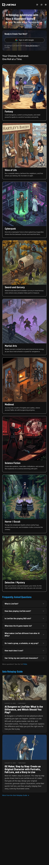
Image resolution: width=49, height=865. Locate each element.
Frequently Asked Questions (17, 597)
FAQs (25, 664)
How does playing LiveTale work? (18, 611)
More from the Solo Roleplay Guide (14, 795)
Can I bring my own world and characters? (21, 658)
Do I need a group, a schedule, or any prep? (22, 643)
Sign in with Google (26, 40)
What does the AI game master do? (18, 626)
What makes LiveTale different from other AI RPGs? (22, 634)
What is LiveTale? (11, 604)
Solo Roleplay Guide (12, 671)
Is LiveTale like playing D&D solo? (18, 618)
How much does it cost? (14, 650)
